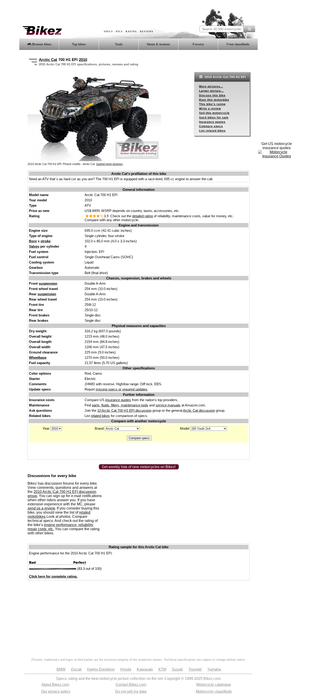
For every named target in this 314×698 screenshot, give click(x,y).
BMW (61, 669)
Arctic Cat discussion (199, 410)
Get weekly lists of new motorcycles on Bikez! (139, 467)
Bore (33, 241)
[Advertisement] (102, 13)
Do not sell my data (130, 691)
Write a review (210, 108)
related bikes (100, 416)
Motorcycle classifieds (214, 691)
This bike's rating (212, 104)
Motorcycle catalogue (213, 684)
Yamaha (214, 669)
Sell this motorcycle (214, 113)
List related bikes (212, 130)
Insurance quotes (212, 122)
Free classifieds (238, 44)
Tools (119, 44)
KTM (162, 669)
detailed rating (142, 216)
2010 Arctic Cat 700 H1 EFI (225, 77)
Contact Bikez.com (131, 684)
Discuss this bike (212, 95)
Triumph (195, 669)
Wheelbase (37, 357)
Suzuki (177, 669)
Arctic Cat (48, 60)
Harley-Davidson (101, 669)
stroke (45, 241)
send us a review (41, 508)
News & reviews (158, 44)
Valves (34, 246)
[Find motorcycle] (249, 29)
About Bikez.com (55, 684)
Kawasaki (145, 669)
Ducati (76, 669)
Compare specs (211, 126)
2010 (83, 60)
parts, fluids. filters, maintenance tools (120, 405)
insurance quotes (118, 400)
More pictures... (211, 86)
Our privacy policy (55, 691)
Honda (125, 669)
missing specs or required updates (121, 389)
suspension (48, 283)
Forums (198, 44)
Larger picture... (211, 91)
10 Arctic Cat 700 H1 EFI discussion (124, 410)
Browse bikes (41, 44)
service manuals (168, 405)
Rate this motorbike (214, 99)
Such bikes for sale (213, 117)
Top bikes (79, 44)
